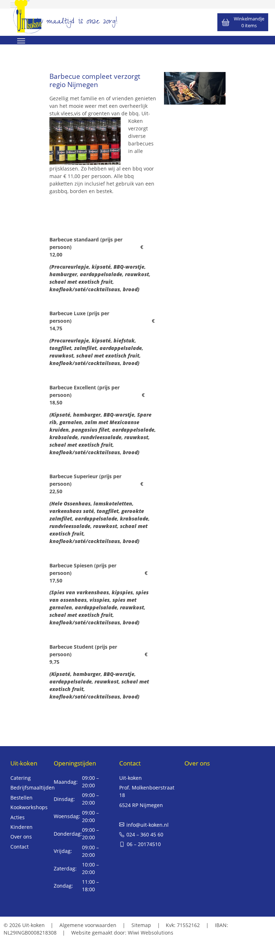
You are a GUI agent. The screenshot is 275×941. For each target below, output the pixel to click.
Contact (19, 846)
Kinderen (21, 827)
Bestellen (21, 797)
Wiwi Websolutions (150, 932)
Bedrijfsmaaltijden (32, 787)
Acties (17, 817)
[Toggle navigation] (21, 40)
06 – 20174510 (144, 844)
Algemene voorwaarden (87, 925)
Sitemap (141, 925)
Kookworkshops (29, 807)
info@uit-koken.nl (147, 824)
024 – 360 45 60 (144, 834)
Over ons (21, 836)
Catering (20, 777)
